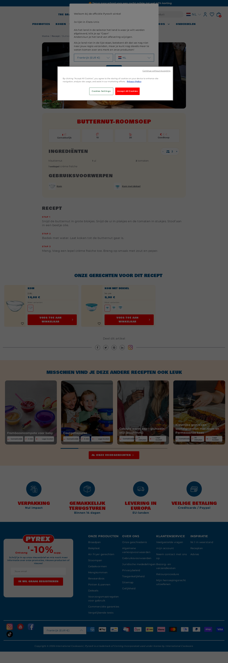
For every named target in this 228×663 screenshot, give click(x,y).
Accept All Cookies (127, 91)
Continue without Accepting (156, 71)
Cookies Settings (101, 91)
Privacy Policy (134, 81)
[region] (115, 83)
